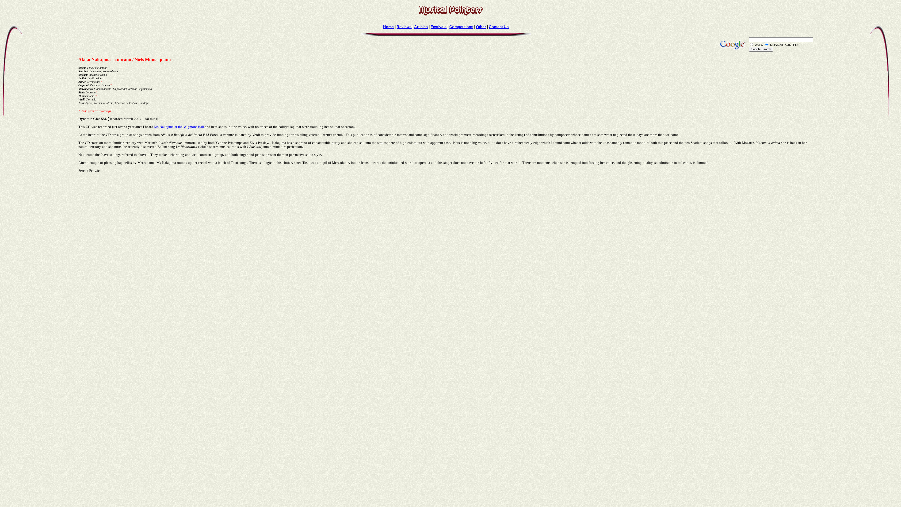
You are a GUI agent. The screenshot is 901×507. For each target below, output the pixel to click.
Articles (421, 27)
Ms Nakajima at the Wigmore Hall (179, 127)
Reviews (404, 27)
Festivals (439, 27)
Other (481, 27)
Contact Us (499, 27)
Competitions (461, 27)
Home (388, 27)
